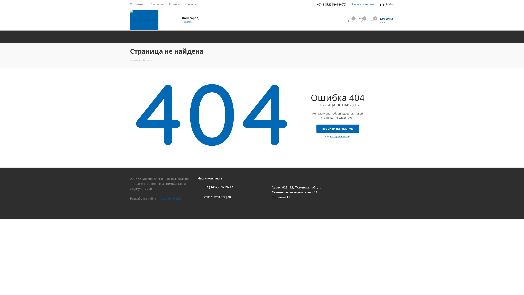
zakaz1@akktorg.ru (217, 197)
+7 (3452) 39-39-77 (218, 187)
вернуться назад (340, 136)
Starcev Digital (171, 198)
